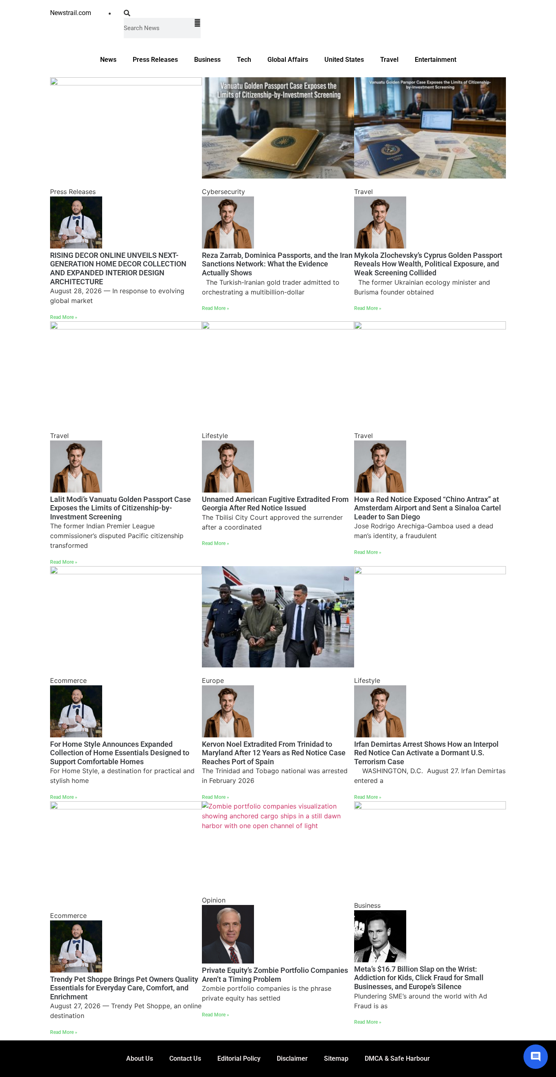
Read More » (63, 317)
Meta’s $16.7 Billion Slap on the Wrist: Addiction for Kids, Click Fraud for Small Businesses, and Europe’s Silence (419, 978)
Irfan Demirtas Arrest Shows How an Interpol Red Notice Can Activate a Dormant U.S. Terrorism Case (426, 753)
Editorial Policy (238, 1058)
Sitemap (336, 1058)
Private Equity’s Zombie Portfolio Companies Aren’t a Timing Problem (275, 974)
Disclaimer (292, 1058)
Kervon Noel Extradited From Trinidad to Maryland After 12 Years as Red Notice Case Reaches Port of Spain (274, 753)
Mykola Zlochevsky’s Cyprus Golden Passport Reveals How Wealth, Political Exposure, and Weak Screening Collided (428, 264)
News (108, 59)
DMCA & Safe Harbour (397, 1058)
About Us (139, 1058)
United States (344, 59)
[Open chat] (535, 1056)
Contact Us (185, 1058)
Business (207, 59)
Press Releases (155, 59)
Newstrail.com (70, 13)
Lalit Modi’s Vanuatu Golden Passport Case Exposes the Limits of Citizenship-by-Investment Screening (120, 508)
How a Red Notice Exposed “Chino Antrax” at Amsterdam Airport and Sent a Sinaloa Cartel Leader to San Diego (427, 508)
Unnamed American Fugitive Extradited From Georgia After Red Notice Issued (275, 503)
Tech (244, 59)
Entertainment (435, 59)
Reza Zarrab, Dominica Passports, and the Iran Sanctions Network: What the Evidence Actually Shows (277, 264)
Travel (389, 59)
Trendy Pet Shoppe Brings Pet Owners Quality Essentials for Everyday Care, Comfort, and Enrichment (124, 988)
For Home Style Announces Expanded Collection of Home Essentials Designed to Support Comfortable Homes (119, 753)
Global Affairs (287, 59)
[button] (162, 13)
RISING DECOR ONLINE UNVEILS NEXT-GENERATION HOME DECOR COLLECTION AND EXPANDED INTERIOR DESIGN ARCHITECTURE (118, 268)
